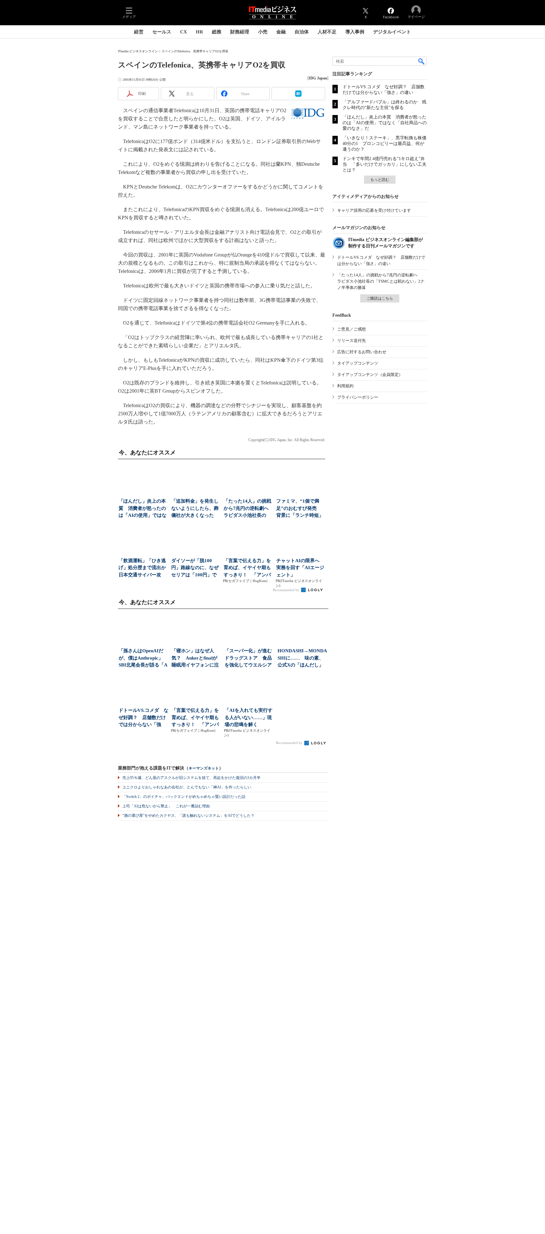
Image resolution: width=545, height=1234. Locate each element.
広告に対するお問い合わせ (361, 351)
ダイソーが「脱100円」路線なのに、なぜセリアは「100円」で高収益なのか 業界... (195, 568)
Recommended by (286, 590)
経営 (139, 31)
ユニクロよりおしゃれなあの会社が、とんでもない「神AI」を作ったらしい (186, 787)
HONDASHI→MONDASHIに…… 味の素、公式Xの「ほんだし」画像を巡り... (302, 658)
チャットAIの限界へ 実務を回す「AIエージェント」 (300, 567)
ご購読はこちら (379, 298)
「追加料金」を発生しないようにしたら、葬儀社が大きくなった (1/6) (195, 509)
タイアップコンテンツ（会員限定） (370, 374)
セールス (161, 31)
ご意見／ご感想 (351, 329)
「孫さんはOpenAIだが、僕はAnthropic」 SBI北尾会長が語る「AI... (143, 658)
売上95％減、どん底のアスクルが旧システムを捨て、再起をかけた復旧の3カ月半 (191, 778)
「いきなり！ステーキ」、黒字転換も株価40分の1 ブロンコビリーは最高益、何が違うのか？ (384, 144)
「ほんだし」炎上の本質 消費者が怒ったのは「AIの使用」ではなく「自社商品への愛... (143, 509)
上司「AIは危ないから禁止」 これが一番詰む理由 (166, 806)
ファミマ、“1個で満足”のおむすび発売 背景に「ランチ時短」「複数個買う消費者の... (300, 509)
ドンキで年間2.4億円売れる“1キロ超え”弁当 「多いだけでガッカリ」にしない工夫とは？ (384, 164)
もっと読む (379, 179)
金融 (281, 31)
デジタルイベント (392, 31)
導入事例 (354, 31)
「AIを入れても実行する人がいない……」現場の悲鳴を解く (248, 717)
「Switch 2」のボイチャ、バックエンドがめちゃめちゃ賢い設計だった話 (183, 796)
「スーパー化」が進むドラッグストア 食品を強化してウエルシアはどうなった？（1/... (248, 658)
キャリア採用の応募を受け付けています (374, 210)
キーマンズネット (204, 768)
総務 (216, 31)
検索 (421, 61)
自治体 (302, 31)
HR (199, 31)
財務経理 (239, 31)
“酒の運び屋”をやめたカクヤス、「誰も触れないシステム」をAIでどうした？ (188, 815)
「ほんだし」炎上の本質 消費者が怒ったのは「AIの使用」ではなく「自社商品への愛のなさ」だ (385, 123)
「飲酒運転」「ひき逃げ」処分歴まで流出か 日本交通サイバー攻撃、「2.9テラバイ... (143, 568)
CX (183, 31)
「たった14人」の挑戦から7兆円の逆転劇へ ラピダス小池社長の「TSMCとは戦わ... (248, 509)
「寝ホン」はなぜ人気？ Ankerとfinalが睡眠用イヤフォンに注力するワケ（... (195, 658)
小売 (262, 31)
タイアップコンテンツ (357, 363)
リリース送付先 (351, 340)
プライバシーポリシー (357, 397)
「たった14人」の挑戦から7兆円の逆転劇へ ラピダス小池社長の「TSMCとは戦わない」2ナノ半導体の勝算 (381, 281)
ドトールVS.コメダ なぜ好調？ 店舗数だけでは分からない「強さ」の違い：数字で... (143, 718)
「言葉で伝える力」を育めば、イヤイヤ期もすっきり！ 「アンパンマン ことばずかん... (247, 568)
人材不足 (327, 31)
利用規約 (345, 385)
